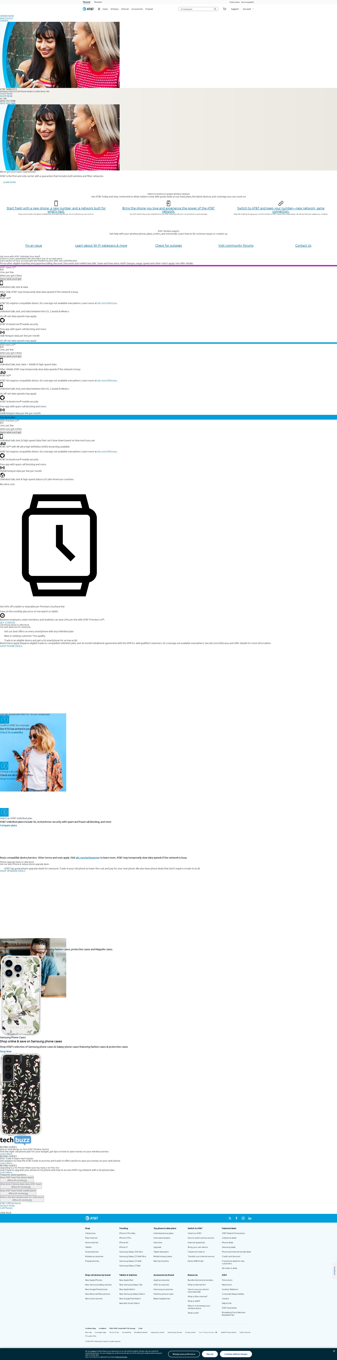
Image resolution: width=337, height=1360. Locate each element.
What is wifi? (193, 1312)
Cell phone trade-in (196, 1251)
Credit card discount (231, 1256)
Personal (86, 2)
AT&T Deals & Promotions (233, 1233)
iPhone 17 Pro (125, 1237)
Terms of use (114, 1332)
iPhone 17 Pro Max (127, 1233)
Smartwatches (92, 1251)
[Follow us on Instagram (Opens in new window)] (243, 1218)
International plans (161, 1237)
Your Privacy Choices (206, 1332)
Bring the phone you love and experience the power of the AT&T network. (168, 209)
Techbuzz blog (90, 1328)
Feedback (102, 1328)
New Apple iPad (126, 1280)
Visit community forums (235, 245)
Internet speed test (196, 1242)
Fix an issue (33, 245)
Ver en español (247, 2)
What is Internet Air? (197, 1284)
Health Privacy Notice (228, 1332)
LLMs (140, 1328)
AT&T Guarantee (229, 1307)
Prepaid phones (92, 1261)
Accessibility (126, 1332)
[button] (99, 9)
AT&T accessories (161, 1284)
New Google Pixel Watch (130, 1298)
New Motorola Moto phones (97, 1294)
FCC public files (90, 1336)
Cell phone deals (229, 1237)
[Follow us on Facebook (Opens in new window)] (236, 1218)
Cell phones (90, 1233)
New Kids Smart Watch (129, 1303)
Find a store (235, 2)
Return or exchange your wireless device (199, 1306)
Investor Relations (230, 1289)
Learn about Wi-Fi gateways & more (101, 245)
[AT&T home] (88, 9)
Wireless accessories (94, 1256)
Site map (88, 1332)
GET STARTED (7, 622)
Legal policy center (157, 1332)
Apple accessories (161, 1280)
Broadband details (141, 1332)
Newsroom (227, 1284)
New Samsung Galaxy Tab (130, 1284)
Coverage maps (100, 1332)
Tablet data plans (161, 1251)
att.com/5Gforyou (107, 303)
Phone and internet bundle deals (236, 1251)
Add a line (157, 1242)
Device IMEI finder (196, 1261)
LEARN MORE (9, 182)
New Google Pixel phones (96, 1289)
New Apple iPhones (93, 1280)
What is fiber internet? (197, 1296)
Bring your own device (198, 1247)
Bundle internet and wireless (200, 1280)
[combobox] (196, 9)
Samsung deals (229, 1247)
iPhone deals (227, 1242)
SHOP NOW (6, 93)
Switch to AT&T (195, 1233)
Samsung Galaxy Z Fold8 (130, 1261)
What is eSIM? (194, 1301)
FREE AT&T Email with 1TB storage (122, 1328)
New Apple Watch (127, 1289)
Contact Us (303, 245)
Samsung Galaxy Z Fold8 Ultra (132, 1256)
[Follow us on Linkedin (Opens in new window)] (249, 1218)
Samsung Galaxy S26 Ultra (131, 1251)
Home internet (91, 1242)
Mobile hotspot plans (162, 1256)
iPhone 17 (123, 1247)
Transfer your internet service (201, 1256)
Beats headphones (161, 1298)
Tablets (88, 1247)
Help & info (227, 1303)
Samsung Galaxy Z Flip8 (129, 1265)
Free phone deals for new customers (233, 1262)
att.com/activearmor (88, 857)
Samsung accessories (163, 1289)
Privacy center (190, 1332)
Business (98, 2)
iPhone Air (123, 1242)
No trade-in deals (229, 1268)
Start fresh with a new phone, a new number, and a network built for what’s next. (56, 209)
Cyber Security (245, 1332)
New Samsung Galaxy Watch (132, 1294)
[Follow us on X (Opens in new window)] (230, 1218)
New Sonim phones (93, 1298)
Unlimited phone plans (163, 1233)
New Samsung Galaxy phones (98, 1284)
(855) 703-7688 (7, 103)
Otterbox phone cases (163, 1294)
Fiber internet (91, 1237)
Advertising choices (175, 1332)
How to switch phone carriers (201, 1237)
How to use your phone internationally (198, 1290)
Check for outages (168, 245)
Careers (225, 1298)
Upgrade (157, 1247)
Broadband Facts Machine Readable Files (233, 1313)
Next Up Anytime (161, 1261)
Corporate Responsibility (233, 1294)
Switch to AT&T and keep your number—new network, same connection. (280, 209)
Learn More (6, 1153)
